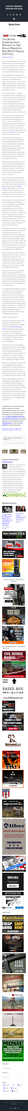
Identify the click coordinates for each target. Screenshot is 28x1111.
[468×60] (14, 35)
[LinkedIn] (14, 443)
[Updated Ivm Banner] (14, 493)
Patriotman (5, 428)
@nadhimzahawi (6, 423)
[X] (8, 443)
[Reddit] (11, 443)
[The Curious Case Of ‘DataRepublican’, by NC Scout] (21, 507)
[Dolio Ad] (14, 450)
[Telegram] (22, 443)
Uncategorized (10, 430)
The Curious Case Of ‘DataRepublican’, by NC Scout (21, 516)
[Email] (19, 443)
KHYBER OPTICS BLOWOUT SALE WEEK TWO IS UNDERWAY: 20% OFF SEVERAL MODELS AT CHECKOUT (7, 520)
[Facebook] (5, 443)
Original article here (7, 57)
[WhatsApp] (17, 443)
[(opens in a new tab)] (7, 507)
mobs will (11, 132)
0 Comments (6, 527)
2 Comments (20, 521)
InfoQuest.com (14, 1104)
